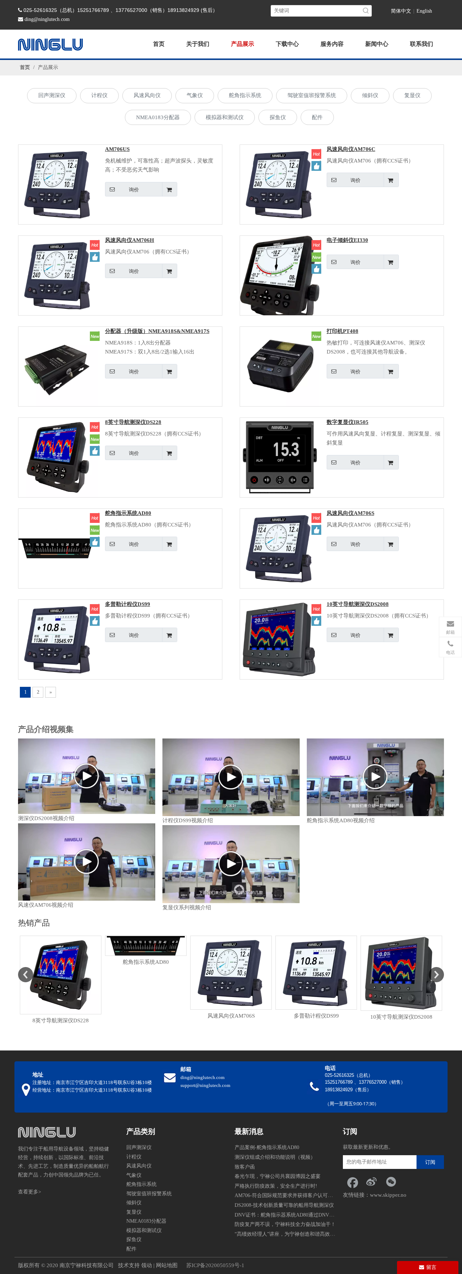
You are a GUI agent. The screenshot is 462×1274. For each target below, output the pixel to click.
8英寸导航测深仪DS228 (133, 422)
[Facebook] (352, 1181)
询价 (134, 189)
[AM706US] (58, 184)
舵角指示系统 (245, 95)
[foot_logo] (47, 1132)
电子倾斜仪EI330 (347, 240)
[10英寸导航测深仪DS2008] (279, 639)
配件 (317, 117)
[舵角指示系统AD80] (58, 548)
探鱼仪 (278, 117)
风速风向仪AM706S (350, 513)
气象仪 (195, 95)
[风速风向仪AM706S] (279, 548)
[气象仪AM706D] (401, 973)
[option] (60, 951)
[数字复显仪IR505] (279, 457)
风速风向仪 (147, 95)
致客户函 (245, 1167)
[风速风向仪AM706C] (279, 184)
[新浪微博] (371, 1181)
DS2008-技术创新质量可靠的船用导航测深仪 (284, 1205)
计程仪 (99, 95)
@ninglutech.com (52, 19)
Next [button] (436, 973)
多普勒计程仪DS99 (127, 604)
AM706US (117, 149)
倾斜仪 (370, 95)
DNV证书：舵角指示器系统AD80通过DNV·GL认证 (291, 1215)
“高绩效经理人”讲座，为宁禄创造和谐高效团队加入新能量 (300, 1234)
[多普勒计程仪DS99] (58, 639)
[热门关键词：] (366, 10)
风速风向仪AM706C (351, 149)
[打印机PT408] (279, 366)
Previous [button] (25, 973)
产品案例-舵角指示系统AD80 (267, 1147)
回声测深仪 (51, 95)
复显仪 (412, 95)
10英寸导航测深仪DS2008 (358, 604)
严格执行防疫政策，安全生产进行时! (276, 1186)
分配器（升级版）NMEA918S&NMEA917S (157, 331)
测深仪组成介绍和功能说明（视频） (275, 1157)
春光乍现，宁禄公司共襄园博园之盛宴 (278, 1176)
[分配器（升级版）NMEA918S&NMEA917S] (58, 366)
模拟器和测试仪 (225, 117)
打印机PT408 (342, 331)
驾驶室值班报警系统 (311, 95)
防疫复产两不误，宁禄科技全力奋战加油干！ (285, 1224)
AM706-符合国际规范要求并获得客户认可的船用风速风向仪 (301, 1195)
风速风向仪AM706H (129, 240)
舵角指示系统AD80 (128, 513)
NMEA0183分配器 (158, 117)
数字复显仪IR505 (348, 422)
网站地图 (167, 1265)
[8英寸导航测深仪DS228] (58, 457)
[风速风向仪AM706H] (58, 275)
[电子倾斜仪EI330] (279, 280)
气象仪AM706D (401, 1017)
